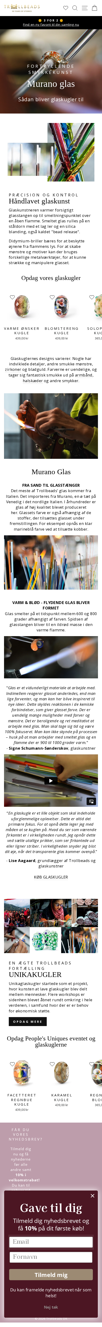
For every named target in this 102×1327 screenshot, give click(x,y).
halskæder (33, 380)
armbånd (84, 375)
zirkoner (13, 369)
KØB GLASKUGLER (51, 877)
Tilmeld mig (51, 1274)
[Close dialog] (92, 1196)
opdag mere (27, 1021)
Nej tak (51, 1307)
